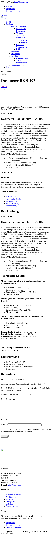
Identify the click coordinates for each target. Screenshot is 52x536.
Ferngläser (15, 51)
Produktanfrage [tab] (12, 206)
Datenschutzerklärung (14, 11)
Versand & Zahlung (14, 527)
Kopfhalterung (22, 58)
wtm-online (17, 531)
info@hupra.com (14, 485)
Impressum (10, 9)
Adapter (19, 60)
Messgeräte (15, 54)
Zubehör (14, 56)
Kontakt (9, 6)
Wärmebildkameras (19, 26)
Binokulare (20, 31)
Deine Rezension (8, 399)
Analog (24, 40)
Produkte (9, 24)
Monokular (20, 38)
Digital (24, 42)
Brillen (19, 49)
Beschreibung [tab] (11, 197)
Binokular (20, 44)
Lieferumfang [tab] (11, 201)
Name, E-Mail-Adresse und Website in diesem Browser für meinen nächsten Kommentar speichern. (26, 430)
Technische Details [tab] (13, 199)
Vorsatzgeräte (21, 33)
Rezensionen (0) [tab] (12, 203)
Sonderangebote (17, 65)
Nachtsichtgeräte (17, 35)
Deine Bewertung (9, 395)
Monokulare (21, 29)
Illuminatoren (21, 63)
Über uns (9, 67)
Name (4, 420)
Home (8, 22)
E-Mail (4, 425)
